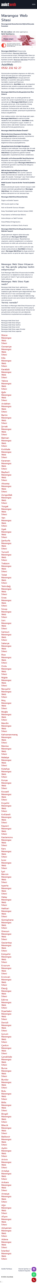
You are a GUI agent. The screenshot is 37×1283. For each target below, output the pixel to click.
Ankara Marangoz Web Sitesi (6, 1186)
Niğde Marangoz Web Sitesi (6, 681)
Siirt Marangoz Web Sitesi (6, 624)
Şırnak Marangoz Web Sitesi (6, 430)
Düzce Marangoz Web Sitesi (6, 339)
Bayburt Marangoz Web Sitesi (6, 476)
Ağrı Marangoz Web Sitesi (6, 1209)
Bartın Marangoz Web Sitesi (6, 419)
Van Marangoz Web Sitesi (6, 521)
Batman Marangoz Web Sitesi (6, 442)
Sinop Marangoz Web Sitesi (6, 613)
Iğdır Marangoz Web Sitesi (6, 396)
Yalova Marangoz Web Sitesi (6, 384)
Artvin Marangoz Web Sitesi (6, 1163)
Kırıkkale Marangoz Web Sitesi (6, 453)
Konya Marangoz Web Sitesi (6, 784)
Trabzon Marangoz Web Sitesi (6, 567)
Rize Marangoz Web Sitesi (6, 658)
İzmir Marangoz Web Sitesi (6, 864)
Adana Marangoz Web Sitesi (6, 1243)
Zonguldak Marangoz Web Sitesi (6, 499)
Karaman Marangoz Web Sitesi (6, 464)
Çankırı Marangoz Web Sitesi (6, 1049)
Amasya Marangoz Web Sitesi (6, 1197)
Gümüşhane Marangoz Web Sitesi (7, 924)
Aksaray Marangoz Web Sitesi (6, 487)
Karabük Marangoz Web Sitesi (6, 373)
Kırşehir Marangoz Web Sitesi (6, 807)
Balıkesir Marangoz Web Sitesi (6, 1140)
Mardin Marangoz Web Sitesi (6, 727)
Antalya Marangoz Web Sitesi (6, 1175)
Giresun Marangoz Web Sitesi (6, 935)
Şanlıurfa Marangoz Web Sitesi (6, 544)
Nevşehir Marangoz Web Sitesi (6, 693)
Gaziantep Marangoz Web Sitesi (6, 946)
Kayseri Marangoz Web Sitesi (6, 830)
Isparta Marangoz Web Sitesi (6, 889)
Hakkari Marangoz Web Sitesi (6, 912)
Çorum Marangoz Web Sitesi (6, 1038)
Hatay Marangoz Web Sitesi (6, 901)
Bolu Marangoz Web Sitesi (6, 1095)
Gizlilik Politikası (6, 1269)
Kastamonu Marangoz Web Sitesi (7, 841)
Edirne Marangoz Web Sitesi (6, 1003)
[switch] (1, 1281)
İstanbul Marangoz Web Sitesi (6, 1254)
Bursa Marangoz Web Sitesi (6, 1072)
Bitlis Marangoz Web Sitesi (6, 1106)
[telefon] (34, 1280)
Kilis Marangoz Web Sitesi (6, 362)
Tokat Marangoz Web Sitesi (6, 578)
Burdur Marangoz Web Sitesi (6, 1083)
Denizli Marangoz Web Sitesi (6, 1026)
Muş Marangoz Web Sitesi (6, 704)
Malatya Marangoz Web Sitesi (6, 761)
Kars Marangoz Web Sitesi (6, 852)
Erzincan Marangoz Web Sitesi (6, 981)
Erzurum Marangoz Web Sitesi (6, 969)
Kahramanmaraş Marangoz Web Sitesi (9, 738)
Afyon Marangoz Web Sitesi (6, 1220)
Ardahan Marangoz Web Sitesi (6, 407)
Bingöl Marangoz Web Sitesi (6, 1118)
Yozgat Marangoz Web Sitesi (6, 510)
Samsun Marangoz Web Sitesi (6, 636)
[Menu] (33, 4)
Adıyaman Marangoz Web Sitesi (6, 1232)
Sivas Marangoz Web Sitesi (6, 601)
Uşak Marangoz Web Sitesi (6, 533)
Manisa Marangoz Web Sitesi (6, 750)
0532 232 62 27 (11, 68)
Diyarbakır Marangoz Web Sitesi (6, 1015)
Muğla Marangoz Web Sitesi (6, 715)
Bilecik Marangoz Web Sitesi (6, 1129)
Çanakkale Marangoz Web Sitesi (6, 1060)
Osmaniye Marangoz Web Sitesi (6, 350)
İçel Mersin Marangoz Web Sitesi (6, 877)
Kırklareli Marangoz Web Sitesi (6, 818)
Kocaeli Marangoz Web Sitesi (6, 795)
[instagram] (34, 1269)
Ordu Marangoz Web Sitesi (6, 670)
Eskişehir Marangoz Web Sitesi (6, 958)
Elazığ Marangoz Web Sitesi (6, 992)
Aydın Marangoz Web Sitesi (6, 1152)
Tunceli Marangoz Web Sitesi (6, 556)
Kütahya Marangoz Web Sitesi (6, 772)
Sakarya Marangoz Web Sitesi (6, 647)
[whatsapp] (34, 1274)
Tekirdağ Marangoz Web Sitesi (6, 590)
